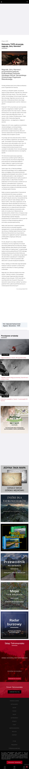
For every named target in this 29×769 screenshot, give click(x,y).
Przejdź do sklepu (14, 678)
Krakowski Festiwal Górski (13, 324)
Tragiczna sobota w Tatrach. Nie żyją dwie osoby (13, 357)
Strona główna (14, 700)
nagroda (5, 325)
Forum (14, 711)
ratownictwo (12, 325)
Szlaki (14, 707)
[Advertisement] (14, 19)
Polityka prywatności (14, 748)
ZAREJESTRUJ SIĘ (14, 691)
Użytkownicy (14, 718)
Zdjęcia (14, 721)
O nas (14, 741)
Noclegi (14, 731)
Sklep (14, 714)
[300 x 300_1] (14, 433)
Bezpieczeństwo (14, 728)
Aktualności (14, 704)
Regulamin (14, 744)
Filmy (14, 724)
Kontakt (14, 735)
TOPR (18, 325)
